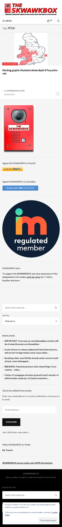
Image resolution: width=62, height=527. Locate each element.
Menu (8, 21)
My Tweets (7, 450)
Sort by (5, 315)
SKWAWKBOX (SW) (16, 91)
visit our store (33, 277)
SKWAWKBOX (31, 473)
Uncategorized (10, 64)
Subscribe (11, 422)
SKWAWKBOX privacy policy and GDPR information (27, 463)
